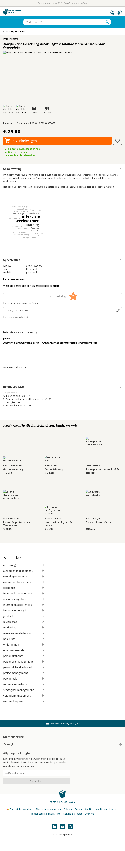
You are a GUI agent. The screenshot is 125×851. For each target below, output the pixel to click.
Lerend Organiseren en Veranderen (16, 523)
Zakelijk (8, 744)
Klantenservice (13, 737)
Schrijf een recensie (18, 310)
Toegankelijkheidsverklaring (46, 813)
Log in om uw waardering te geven (20, 303)
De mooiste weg (54, 469)
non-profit (9, 638)
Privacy (78, 809)
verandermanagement (17, 695)
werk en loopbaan (13, 701)
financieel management (17, 593)
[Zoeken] (107, 22)
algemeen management (18, 570)
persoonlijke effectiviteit (17, 667)
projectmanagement (15, 673)
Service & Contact (72, 813)
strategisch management (18, 690)
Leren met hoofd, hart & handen (58, 523)
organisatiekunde (13, 650)
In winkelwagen (24, 141)
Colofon (68, 809)
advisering (9, 565)
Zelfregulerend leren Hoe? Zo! (103, 469)
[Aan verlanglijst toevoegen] (117, 141)
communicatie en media (17, 582)
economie (9, 587)
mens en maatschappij (17, 633)
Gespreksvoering (13, 469)
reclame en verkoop (15, 684)
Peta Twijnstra (10, 39)
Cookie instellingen (106, 809)
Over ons (89, 813)
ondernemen (11, 644)
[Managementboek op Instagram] (70, 826)
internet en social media (18, 604)
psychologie (10, 678)
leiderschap (10, 621)
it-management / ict (15, 610)
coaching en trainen (15, 576)
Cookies (89, 809)
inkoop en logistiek (14, 599)
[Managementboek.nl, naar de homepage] (13, 13)
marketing (9, 627)
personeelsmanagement (18, 661)
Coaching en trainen (15, 31)
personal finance (13, 656)
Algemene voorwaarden (48, 809)
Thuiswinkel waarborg (21, 809)
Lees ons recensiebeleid (15, 317)
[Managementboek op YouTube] (62, 826)
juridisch (8, 616)
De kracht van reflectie (99, 522)
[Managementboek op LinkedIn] (54, 826)
